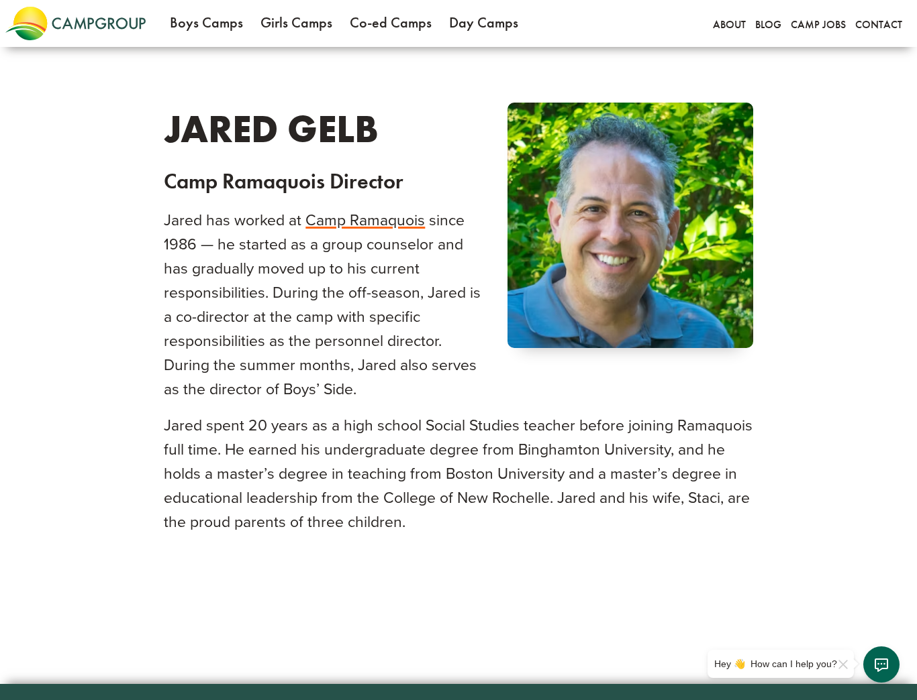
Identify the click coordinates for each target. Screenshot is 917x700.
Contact (878, 24)
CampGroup (75, 23)
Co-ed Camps (391, 23)
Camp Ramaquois (365, 220)
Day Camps (483, 23)
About (729, 24)
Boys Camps (206, 23)
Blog (768, 24)
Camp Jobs (818, 24)
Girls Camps (296, 23)
